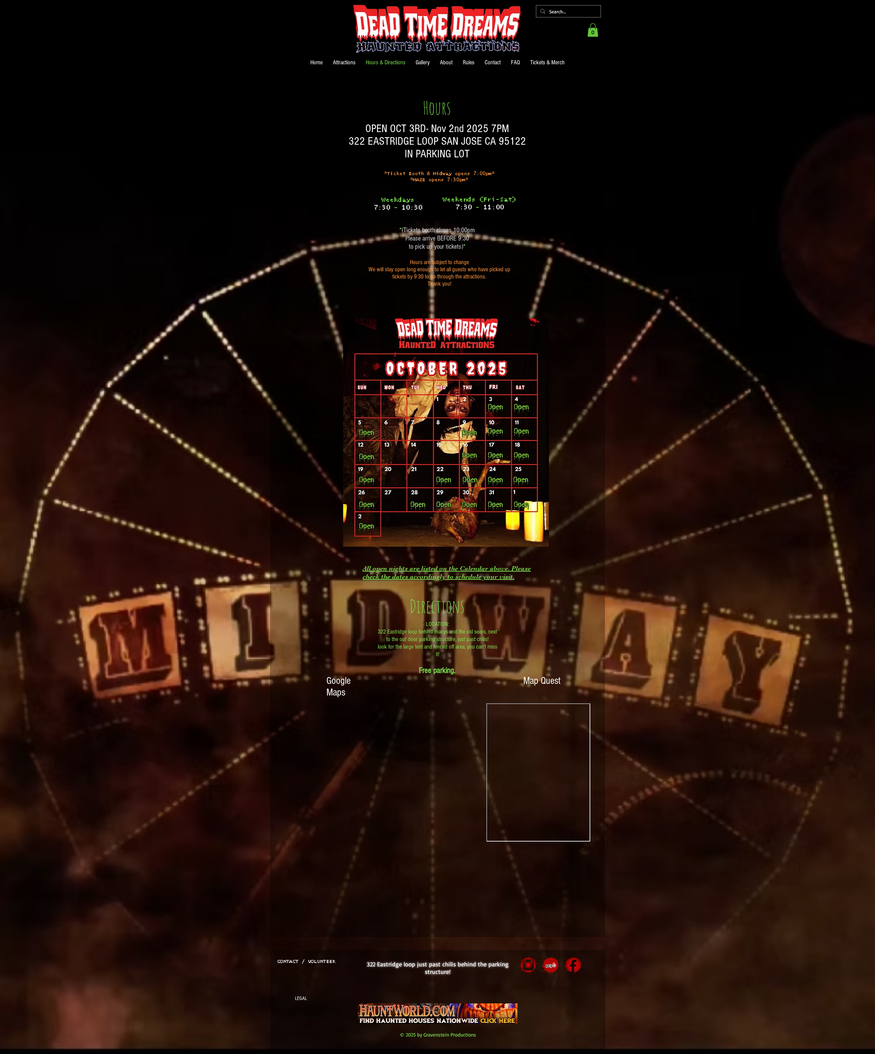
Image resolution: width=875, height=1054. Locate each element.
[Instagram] (528, 965)
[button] (592, 30)
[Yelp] (550, 965)
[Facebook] (573, 965)
